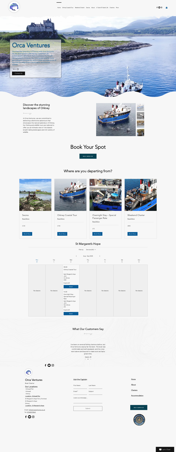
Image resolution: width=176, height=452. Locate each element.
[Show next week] (100, 256)
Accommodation (137, 396)
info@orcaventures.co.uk (37, 410)
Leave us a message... (80, 397)
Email (75, 391)
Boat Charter (29, 383)
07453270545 (31, 412)
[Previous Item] (99, 119)
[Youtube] (159, 7)
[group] (36, 287)
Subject (91, 391)
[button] (166, 7)
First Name (76, 385)
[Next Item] (133, 119)
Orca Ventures (33, 380)
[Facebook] (157, 7)
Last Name (92, 385)
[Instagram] (161, 7)
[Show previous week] (76, 256)
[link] (35, 215)
